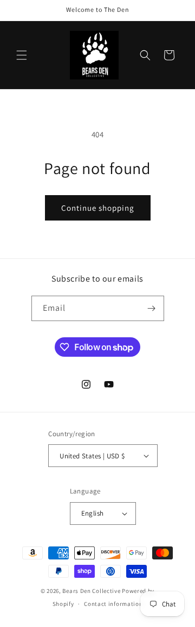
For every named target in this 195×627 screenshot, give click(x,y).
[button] (22, 55)
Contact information (113, 604)
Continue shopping (97, 208)
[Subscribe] (152, 308)
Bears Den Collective (91, 591)
